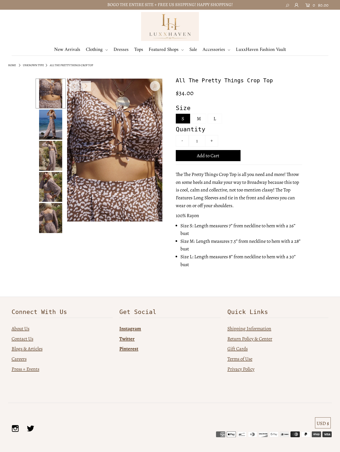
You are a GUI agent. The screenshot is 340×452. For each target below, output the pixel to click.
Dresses (121, 49)
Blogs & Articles (27, 348)
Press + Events (25, 369)
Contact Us (22, 338)
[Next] (86, 86)
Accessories (214, 49)
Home (12, 65)
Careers (19, 359)
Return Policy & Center (249, 338)
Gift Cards (237, 348)
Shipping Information (249, 328)
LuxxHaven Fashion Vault (261, 49)
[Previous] (74, 86)
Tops (138, 49)
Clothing (95, 49)
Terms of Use (239, 359)
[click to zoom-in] (155, 86)
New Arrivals (67, 49)
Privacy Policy (240, 369)
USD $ (323, 423)
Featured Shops (164, 49)
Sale (193, 49)
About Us (20, 328)
